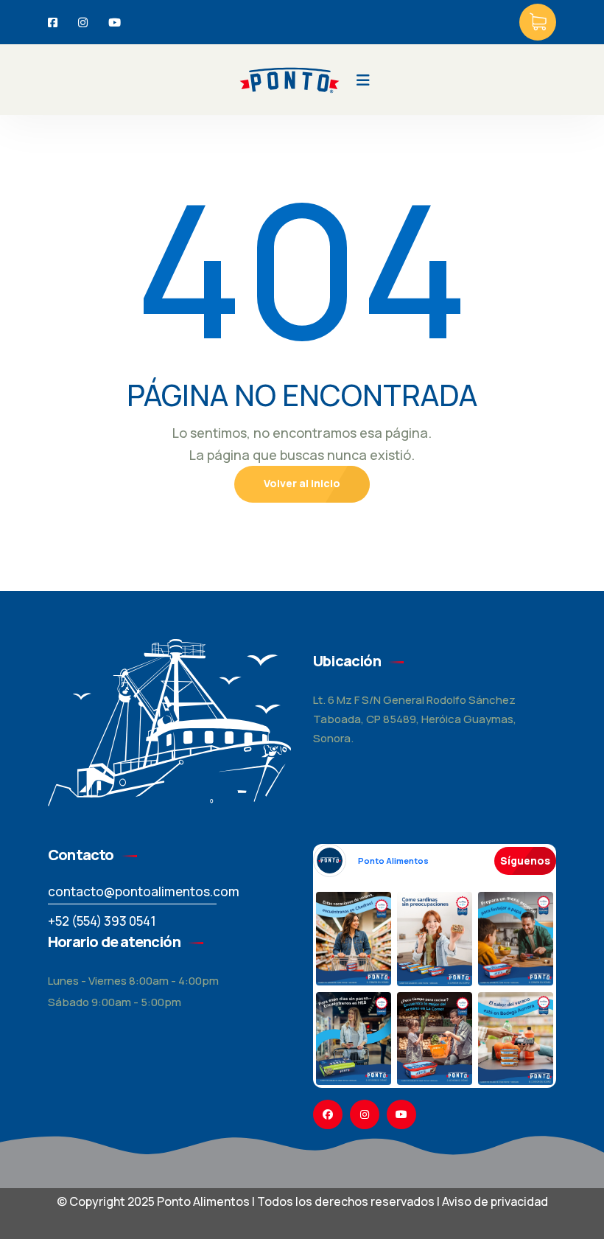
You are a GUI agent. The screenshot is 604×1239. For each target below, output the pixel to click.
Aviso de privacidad (495, 1201)
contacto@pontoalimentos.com (143, 891)
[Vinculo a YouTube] (401, 1114)
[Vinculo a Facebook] (328, 1114)
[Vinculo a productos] (537, 22)
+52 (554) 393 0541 (102, 920)
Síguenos (525, 861)
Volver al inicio (302, 483)
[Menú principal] (363, 80)
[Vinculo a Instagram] (364, 1114)
